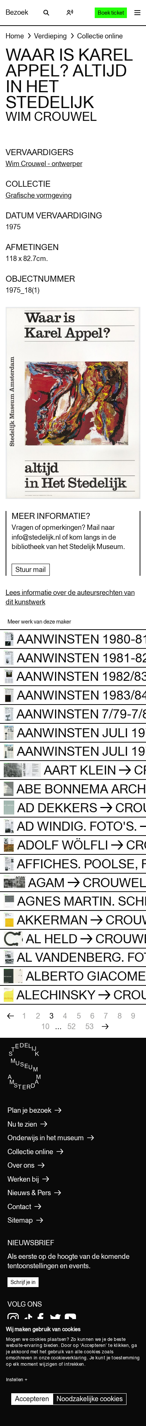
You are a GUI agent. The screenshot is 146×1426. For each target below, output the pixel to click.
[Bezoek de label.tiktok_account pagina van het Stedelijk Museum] (28, 1318)
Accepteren (32, 1399)
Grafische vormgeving (39, 195)
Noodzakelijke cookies (90, 1399)
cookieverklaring (69, 1357)
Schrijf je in (23, 1282)
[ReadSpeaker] (69, 12)
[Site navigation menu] (135, 12)
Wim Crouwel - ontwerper (44, 164)
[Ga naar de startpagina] (24, 1087)
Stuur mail (30, 569)
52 (71, 1026)
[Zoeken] (46, 12)
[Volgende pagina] (105, 1026)
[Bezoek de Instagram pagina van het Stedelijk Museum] (13, 1318)
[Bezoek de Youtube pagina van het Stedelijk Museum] (70, 1318)
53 (89, 1026)
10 (45, 1026)
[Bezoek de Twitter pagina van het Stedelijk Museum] (55, 1318)
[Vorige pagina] (10, 1016)
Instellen (14, 1379)
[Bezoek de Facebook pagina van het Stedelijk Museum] (40, 1318)
